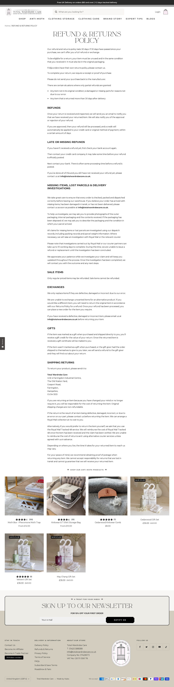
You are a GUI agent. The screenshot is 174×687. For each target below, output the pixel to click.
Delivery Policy (42, 645)
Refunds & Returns (44, 649)
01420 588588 (76, 648)
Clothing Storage (61, 19)
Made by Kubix (63, 679)
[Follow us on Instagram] (153, 647)
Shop (22, 19)
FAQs (37, 661)
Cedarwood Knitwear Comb (108, 522)
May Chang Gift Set (66, 577)
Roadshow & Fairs (43, 669)
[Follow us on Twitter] (146, 647)
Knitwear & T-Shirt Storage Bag (66, 522)
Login (157, 12)
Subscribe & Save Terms (46, 665)
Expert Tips (134, 19)
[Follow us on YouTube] (159, 647)
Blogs (151, 19)
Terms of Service (42, 657)
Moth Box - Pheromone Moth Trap (24, 522)
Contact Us (10, 645)
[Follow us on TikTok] (166, 647)
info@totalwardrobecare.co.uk (81, 652)
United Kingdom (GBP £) (16, 679)
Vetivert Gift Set (24, 579)
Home (7, 26)
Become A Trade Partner (16, 653)
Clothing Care (89, 19)
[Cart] (165, 11)
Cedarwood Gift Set (150, 520)
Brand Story (112, 19)
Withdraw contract (14, 657)
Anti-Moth (37, 19)
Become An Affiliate (14, 649)
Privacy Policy (41, 653)
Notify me (120, 620)
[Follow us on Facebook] (140, 647)
